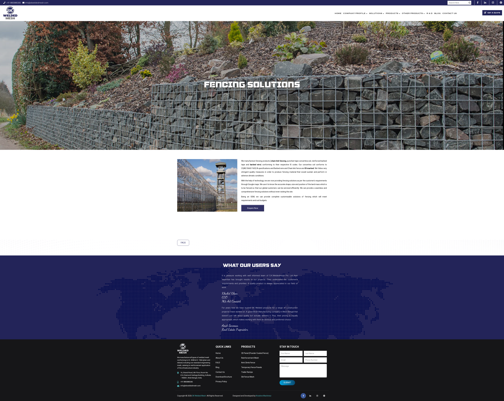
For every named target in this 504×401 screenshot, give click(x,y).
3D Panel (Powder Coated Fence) (255, 353)
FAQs (183, 242)
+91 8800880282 (13, 3)
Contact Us (449, 13)
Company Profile (354, 13)
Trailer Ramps (247, 372)
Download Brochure (224, 377)
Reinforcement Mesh (250, 358)
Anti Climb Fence (248, 363)
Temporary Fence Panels (251, 367)
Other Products (413, 13)
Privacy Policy (221, 381)
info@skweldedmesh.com (36, 3)
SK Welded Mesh (199, 396)
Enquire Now (252, 208)
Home (338, 13)
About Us (219, 358)
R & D (430, 13)
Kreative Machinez (263, 396)
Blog (437, 13)
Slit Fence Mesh (247, 377)
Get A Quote (493, 13)
